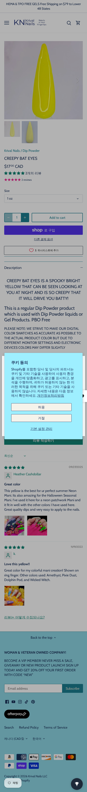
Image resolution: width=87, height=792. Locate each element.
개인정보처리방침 (50, 395)
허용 (41, 407)
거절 (41, 418)
